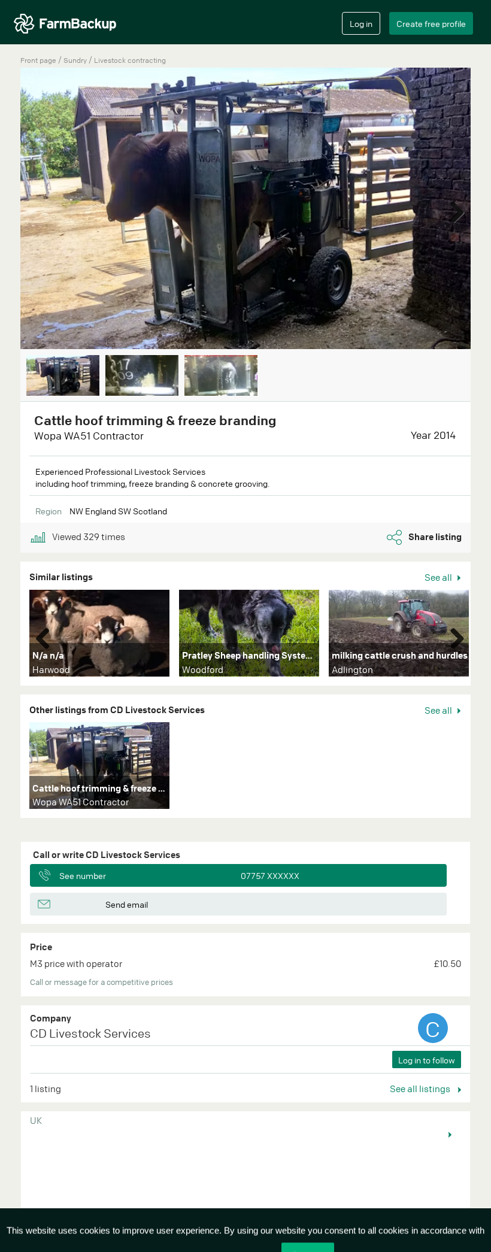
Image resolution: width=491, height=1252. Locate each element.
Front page (38, 60)
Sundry (76, 60)
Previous (47, 636)
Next (453, 209)
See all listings (421, 1089)
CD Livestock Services (90, 1033)
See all (439, 577)
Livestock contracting (130, 60)
